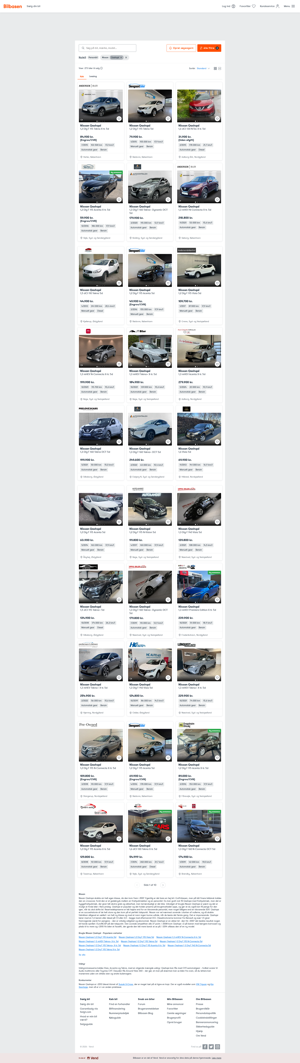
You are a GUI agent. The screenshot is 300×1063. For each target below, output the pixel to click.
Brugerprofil (174, 1017)
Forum (141, 1004)
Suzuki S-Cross (126, 984)
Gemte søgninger (176, 1013)
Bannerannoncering (207, 1022)
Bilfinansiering (117, 1008)
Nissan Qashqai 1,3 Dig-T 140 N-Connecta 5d (189, 945)
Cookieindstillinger (206, 1017)
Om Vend (201, 1035)
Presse (199, 1004)
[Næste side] (163, 885)
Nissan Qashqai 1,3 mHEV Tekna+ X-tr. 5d (98, 941)
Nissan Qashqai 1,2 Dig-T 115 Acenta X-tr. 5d (144, 945)
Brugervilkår (203, 1008)
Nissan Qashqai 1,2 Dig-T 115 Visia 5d (136, 937)
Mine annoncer (175, 1004)
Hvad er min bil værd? (88, 1018)
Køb (82, 76)
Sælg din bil (87, 1004)
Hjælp (199, 1031)
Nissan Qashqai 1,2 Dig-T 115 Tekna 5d (139, 941)
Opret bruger (174, 1022)
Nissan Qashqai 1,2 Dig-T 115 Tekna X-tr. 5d (99, 949)
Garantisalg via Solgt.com (89, 1010)
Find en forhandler (119, 1004)
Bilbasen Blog (145, 1013)
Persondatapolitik (206, 1013)
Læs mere (216, 1057)
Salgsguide (86, 1024)
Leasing (93, 76)
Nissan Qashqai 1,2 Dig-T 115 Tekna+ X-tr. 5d (100, 945)
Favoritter (172, 1008)
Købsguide (115, 1017)
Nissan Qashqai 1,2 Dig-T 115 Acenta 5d (97, 937)
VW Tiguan (201, 984)
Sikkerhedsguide (205, 1026)
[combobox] (107, 48)
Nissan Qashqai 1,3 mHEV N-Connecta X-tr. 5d (178, 937)
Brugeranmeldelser (148, 1008)
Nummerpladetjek (119, 1013)
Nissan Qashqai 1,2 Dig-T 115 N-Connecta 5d (181, 941)
